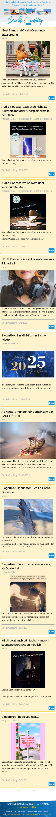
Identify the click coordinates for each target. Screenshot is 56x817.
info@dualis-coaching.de (28, 807)
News (4, 38)
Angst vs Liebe (8, 720)
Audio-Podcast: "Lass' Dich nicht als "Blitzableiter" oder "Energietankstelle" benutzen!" (25, 111)
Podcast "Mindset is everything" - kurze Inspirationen (26, 119)
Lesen (51, 98)
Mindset (5, 496)
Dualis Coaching (9, 94)
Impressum (8, 814)
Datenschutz (17, 814)
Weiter (35, 790)
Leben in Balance (9, 343)
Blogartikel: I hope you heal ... (20, 716)
